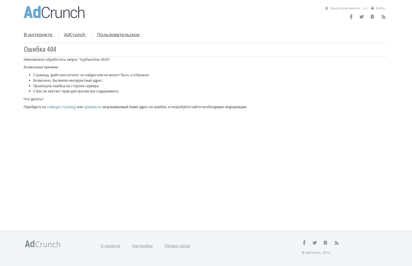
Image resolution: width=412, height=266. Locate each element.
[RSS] (383, 16)
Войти (380, 8)
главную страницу (61, 107)
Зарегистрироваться (344, 8)
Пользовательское (118, 34)
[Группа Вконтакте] (372, 16)
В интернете (38, 34)
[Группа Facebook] (351, 16)
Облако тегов (177, 245)
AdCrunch (74, 34)
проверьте (92, 107)
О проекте (110, 245)
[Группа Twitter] (362, 16)
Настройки (142, 245)
